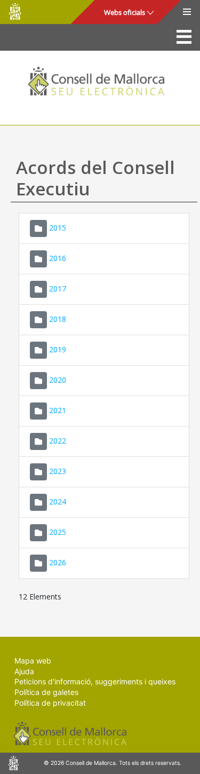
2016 (57, 258)
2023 (57, 471)
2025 (57, 532)
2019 (57, 349)
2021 (57, 410)
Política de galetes (46, 692)
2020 (57, 380)
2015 (57, 228)
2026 (57, 562)
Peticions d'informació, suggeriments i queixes (94, 681)
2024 (57, 501)
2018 (57, 319)
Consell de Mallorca (15, 11)
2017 (57, 288)
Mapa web (32, 660)
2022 (57, 441)
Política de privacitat (50, 702)
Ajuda (24, 671)
